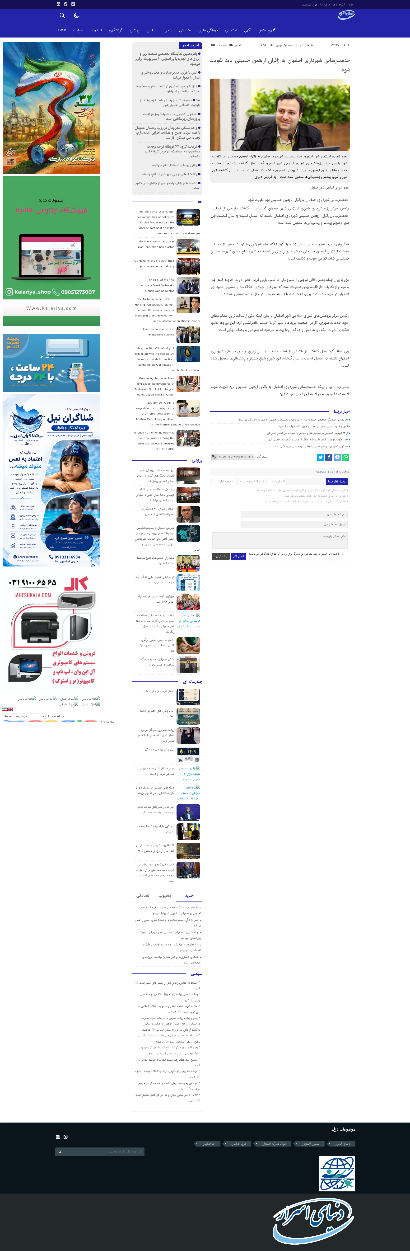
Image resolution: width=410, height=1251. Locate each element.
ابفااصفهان (209, 1144)
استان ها (96, 30)
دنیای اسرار (342, 1144)
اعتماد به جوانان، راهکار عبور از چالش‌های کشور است (167, 185)
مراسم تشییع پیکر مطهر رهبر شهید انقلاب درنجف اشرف (166, 1071)
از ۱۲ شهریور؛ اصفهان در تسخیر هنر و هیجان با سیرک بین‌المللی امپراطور (307, 433)
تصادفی (142, 895)
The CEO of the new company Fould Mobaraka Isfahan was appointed (157, 285)
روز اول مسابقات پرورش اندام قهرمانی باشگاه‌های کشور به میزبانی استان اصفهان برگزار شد (154, 495)
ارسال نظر (238, 556)
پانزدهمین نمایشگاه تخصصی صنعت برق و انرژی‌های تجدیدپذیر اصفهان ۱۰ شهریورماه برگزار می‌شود (293, 419)
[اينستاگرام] (58, 4)
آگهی (247, 30)
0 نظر (238, 45)
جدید (189, 895)
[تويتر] (320, 457)
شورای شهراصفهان (324, 472)
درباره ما (325, 4)
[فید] (73, 4)
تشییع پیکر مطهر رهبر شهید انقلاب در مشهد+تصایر (169, 1059)
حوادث (78, 30)
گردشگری (116, 30)
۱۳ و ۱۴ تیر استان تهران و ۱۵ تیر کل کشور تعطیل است (166, 1095)
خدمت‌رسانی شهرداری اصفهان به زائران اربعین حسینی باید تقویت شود (298, 200)
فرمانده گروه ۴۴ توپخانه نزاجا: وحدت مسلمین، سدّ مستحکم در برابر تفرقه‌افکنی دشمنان (172, 151)
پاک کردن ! (220, 556)
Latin (62, 30)
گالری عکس (267, 30)
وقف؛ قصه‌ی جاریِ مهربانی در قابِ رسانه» (169, 174)
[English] (10, 709)
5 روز (186, 1000)
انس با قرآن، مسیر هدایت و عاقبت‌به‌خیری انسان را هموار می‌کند (312, 426)
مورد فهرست (309, 4)
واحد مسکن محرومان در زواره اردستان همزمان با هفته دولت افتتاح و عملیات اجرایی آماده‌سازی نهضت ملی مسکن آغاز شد (167, 133)
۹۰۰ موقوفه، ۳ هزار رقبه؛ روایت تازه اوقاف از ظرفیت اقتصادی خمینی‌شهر (308, 439)
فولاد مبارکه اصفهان (274, 1144)
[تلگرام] (337, 457)
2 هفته (146, 1030)
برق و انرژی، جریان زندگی (159, 749)
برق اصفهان (238, 1144)
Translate (107, 722)
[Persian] (4, 709)
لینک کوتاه (261, 456)
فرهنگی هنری (208, 30)
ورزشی (135, 30)
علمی (168, 30)
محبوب (165, 895)
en (200, 202)
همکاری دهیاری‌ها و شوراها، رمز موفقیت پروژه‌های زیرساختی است (310, 446)
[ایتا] (65, 4)
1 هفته (172, 1012)
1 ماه (152, 1053)
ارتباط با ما (339, 4)
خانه (350, 4)
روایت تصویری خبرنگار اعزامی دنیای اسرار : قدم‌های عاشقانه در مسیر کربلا (156, 735)
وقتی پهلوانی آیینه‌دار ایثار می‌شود (174, 165)
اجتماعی (231, 30)
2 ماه (192, 1101)
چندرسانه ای (192, 682)
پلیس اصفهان (311, 1144)
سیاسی (152, 30)
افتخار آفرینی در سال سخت (159, 691)
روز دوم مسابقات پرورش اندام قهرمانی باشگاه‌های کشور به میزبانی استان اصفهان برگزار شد (154, 475)
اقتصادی (185, 30)
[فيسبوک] (328, 457)
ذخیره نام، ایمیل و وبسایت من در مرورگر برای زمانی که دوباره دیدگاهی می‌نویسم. (293, 554)
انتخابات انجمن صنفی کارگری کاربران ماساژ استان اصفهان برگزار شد (155, 645)
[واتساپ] (345, 457)
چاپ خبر (221, 45)
